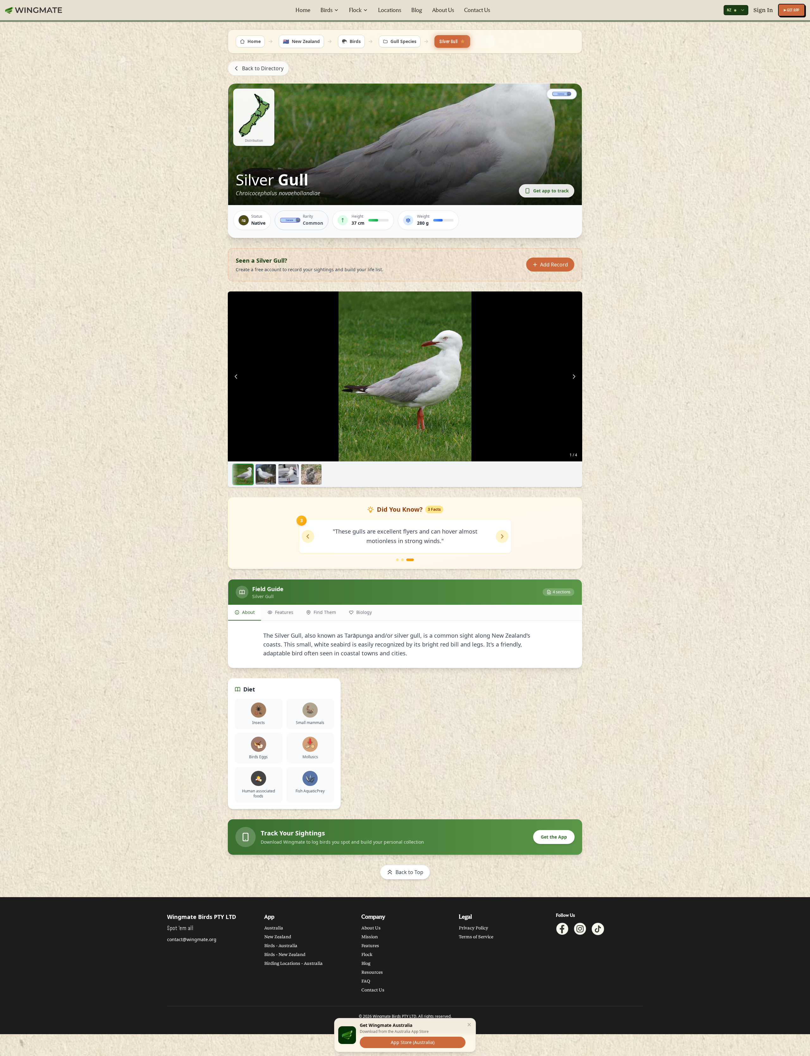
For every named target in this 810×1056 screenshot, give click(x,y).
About (248, 612)
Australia (273, 928)
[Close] (469, 1024)
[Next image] (574, 376)
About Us (443, 10)
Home (303, 10)
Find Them (325, 612)
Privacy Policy (473, 928)
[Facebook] (562, 928)
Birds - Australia (280, 945)
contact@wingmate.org (191, 939)
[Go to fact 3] (410, 560)
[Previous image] (236, 376)
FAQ (365, 981)
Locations (389, 10)
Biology (364, 612)
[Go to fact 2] (402, 560)
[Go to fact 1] (397, 560)
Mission (369, 937)
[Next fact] (502, 536)
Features (284, 612)
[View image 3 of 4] (288, 474)
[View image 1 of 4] (243, 474)
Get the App (554, 837)
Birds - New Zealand (284, 954)
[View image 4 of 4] (311, 474)
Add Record (554, 264)
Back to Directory (263, 68)
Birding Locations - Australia (293, 963)
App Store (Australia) (412, 1042)
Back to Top (409, 872)
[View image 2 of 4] (266, 474)
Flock (355, 10)
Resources (372, 972)
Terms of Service (476, 937)
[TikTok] (597, 928)
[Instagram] (580, 928)
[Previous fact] (308, 536)
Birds (327, 10)
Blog (416, 10)
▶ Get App (791, 10)
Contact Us (477, 10)
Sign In (763, 10)
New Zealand (277, 937)
